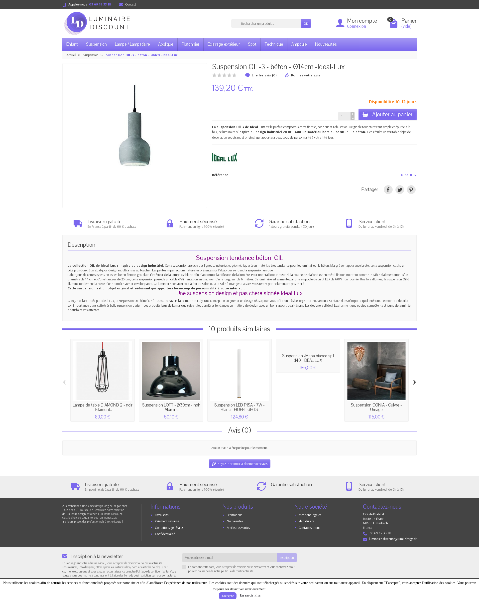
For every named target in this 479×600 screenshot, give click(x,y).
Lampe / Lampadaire (132, 44)
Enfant (72, 44)
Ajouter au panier (392, 114)
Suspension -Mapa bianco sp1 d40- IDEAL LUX (308, 358)
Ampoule (299, 44)
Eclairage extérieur (224, 44)
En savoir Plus (250, 595)
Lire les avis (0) (264, 75)
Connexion (356, 26)
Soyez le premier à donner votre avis (242, 463)
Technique (274, 44)
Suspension (96, 44)
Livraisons (161, 515)
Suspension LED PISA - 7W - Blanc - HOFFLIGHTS (239, 407)
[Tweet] (399, 189)
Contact (130, 4)
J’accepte (228, 596)
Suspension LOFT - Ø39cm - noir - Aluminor (171, 407)
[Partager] (388, 189)
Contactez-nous (309, 527)
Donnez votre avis (305, 75)
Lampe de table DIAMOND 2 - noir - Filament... (102, 407)
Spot (252, 44)
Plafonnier (190, 44)
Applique (165, 44)
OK (306, 23)
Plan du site (306, 521)
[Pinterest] (411, 189)
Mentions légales (310, 515)
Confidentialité (165, 534)
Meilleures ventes (238, 527)
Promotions (234, 515)
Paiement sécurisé (167, 521)
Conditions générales (169, 527)
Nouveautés (326, 44)
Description (81, 245)
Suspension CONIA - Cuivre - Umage (376, 407)
